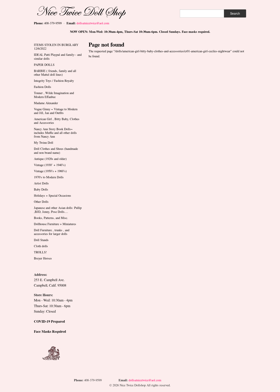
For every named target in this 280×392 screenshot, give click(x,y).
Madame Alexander (46, 103)
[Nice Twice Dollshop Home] (88, 11)
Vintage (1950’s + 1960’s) (50, 171)
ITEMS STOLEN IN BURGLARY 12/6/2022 (56, 47)
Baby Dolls (41, 189)
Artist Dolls (41, 183)
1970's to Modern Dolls (49, 177)
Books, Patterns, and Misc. (51, 218)
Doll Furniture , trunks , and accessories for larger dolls (51, 232)
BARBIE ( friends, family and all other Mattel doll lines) (55, 73)
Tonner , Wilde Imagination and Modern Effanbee (54, 95)
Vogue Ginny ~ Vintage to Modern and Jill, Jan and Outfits (55, 111)
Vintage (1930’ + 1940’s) (50, 165)
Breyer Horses (43, 258)
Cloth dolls (41, 246)
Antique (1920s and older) (50, 159)
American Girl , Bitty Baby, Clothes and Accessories (56, 121)
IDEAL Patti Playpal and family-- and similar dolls (58, 56)
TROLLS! (40, 252)
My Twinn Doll (43, 142)
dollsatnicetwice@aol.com (93, 23)
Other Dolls (41, 202)
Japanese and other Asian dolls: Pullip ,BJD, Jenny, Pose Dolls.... (58, 210)
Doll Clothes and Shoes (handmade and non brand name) (56, 150)
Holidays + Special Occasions (52, 195)
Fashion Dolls (42, 87)
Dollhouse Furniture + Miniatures (55, 224)
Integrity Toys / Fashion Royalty (54, 81)
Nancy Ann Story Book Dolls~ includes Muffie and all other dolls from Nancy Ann (55, 133)
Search (235, 13)
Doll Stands (41, 240)
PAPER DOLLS (44, 65)
